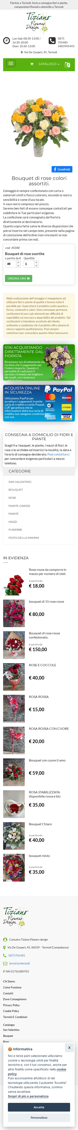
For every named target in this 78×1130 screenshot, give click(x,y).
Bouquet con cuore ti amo (47, 760)
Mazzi (13, 521)
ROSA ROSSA (39, 697)
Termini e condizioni (15, 1017)
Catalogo (47, 64)
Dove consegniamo (14, 999)
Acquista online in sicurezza (22, 390)
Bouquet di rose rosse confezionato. (44, 635)
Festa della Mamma (24, 537)
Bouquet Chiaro (40, 824)
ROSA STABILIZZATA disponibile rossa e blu (45, 794)
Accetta (39, 1107)
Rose (12, 497)
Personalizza (39, 1117)
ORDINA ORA (17, 278)
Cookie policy (11, 1011)
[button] (66, 64)
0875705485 (17, 955)
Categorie (20, 471)
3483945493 (66, 46)
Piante (14, 513)
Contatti (8, 993)
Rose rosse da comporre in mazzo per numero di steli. (47, 571)
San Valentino (20, 481)
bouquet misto (39, 856)
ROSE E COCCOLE (42, 665)
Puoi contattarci (58, 454)
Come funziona (12, 987)
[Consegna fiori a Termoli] (39, 23)
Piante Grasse (19, 505)
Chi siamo (9, 981)
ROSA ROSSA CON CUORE (49, 728)
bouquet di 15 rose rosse (46, 601)
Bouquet (16, 489)
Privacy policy (11, 1005)
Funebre (15, 529)
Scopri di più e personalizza (28, 1096)
